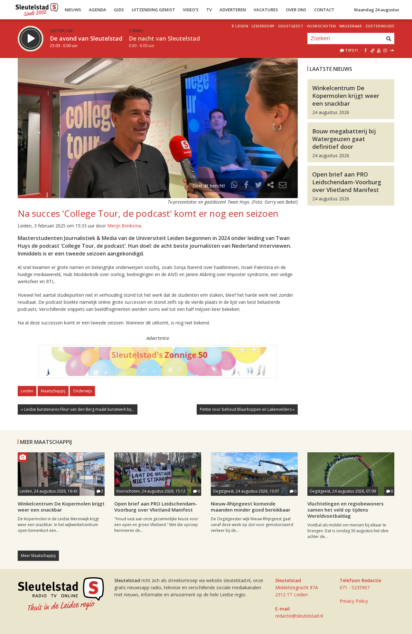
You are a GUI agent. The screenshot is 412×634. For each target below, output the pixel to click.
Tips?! (351, 50)
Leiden (241, 26)
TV (209, 10)
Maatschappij (53, 391)
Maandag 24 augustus (376, 10)
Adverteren (233, 10)
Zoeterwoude (380, 26)
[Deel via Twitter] (258, 186)
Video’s (191, 10)
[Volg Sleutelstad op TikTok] (372, 50)
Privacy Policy (354, 601)
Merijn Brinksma (124, 226)
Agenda (97, 10)
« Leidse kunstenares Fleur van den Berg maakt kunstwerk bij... (77, 409)
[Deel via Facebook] (246, 186)
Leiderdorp (263, 26)
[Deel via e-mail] (282, 186)
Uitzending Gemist (153, 10)
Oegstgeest (290, 26)
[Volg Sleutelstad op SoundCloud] (391, 50)
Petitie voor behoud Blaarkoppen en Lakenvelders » (247, 409)
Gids (119, 10)
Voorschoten (321, 26)
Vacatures (266, 10)
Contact (324, 10)
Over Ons (296, 10)
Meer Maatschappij (38, 555)
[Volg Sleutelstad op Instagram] (385, 50)
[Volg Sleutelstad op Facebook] (365, 50)
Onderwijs (82, 391)
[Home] (37, 8)
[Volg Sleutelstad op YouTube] (378, 50)
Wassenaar (350, 26)
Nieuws (73, 10)
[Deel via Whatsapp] (234, 186)
